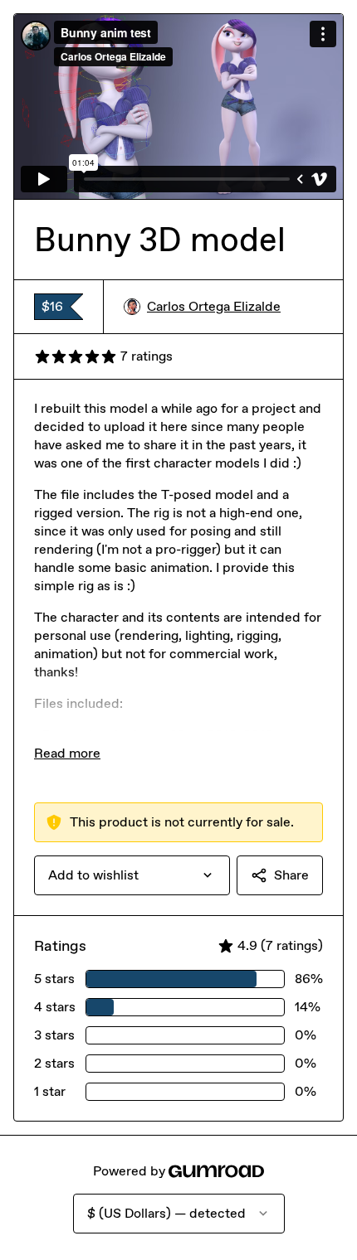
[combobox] (132, 875)
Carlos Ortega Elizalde (214, 306)
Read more (67, 753)
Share (291, 875)
